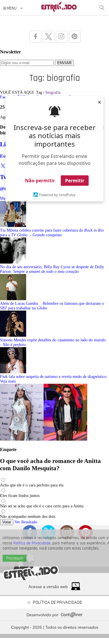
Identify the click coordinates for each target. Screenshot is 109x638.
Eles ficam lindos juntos (20, 495)
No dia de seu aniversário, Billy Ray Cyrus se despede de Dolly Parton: (52, 269)
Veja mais (8, 381)
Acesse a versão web (48, 586)
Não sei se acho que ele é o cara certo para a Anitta (41, 506)
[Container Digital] (72, 616)
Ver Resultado (26, 522)
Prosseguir (14, 558)
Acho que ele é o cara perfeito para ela (31, 485)
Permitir (74, 180)
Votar (6, 522)
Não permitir (40, 180)
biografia (53, 92)
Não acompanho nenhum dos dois (27, 516)
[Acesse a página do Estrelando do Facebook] (36, 37)
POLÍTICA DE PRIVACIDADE (57, 602)
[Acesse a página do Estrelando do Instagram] (62, 37)
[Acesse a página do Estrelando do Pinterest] (75, 37)
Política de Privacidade (31, 543)
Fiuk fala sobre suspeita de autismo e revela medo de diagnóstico (53, 376)
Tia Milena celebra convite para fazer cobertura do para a (52, 232)
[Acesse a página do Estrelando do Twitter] (49, 37)
